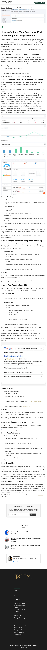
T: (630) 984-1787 (19, 632)
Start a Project (39, 2)
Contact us (40, 495)
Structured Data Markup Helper (35, 401)
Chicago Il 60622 (18, 630)
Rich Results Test (26, 406)
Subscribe (33, 514)
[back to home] (10, 2)
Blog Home (9, 8)
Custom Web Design (19, 603)
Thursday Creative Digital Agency (30, 645)
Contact (16, 593)
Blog (15, 595)
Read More (15, 561)
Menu (32, 2)
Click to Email (17, 634)
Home (3, 8)
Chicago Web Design (19, 618)
